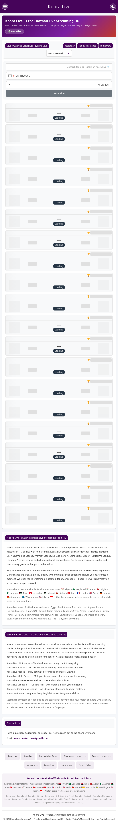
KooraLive (28, 756)
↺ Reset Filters (59, 93)
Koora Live (12, 756)
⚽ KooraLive (14, 31)
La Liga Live (32, 765)
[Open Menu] (5, 7)
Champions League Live (75, 756)
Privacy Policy (85, 765)
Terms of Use (66, 765)
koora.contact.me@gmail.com (31, 738)
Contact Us (49, 765)
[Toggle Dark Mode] (113, 7)
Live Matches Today (48, 756)
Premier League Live (101, 756)
